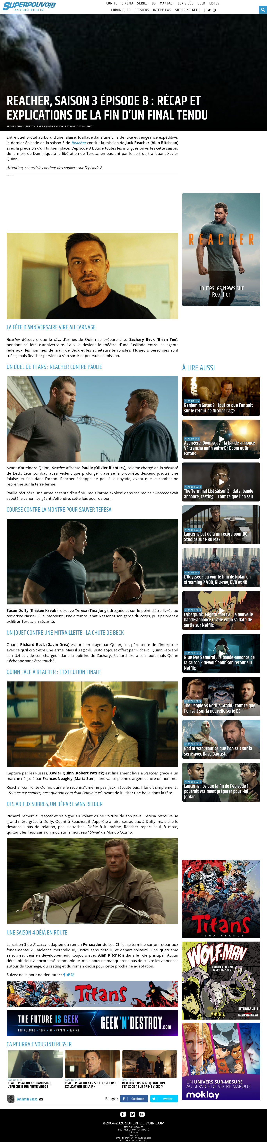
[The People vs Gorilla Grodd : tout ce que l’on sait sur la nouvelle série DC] (221, 696)
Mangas (166, 3)
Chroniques (121, 10)
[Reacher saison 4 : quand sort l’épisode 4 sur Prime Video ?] (149, 1064)
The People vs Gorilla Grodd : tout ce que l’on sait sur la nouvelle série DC (219, 708)
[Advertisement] (92, 201)
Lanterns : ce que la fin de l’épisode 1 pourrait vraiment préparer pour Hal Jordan (216, 792)
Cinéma (127, 3)
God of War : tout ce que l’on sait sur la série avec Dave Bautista (218, 751)
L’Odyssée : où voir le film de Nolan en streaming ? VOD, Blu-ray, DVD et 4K (217, 579)
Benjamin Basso (52, 126)
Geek (201, 3)
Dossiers (141, 10)
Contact (133, 1135)
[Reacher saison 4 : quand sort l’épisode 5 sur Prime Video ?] (35, 1064)
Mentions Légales (133, 1127)
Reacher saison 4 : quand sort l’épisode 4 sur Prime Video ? (143, 1085)
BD (154, 3)
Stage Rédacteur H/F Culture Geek (133, 1138)
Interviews (162, 10)
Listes (214, 3)
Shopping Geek (187, 10)
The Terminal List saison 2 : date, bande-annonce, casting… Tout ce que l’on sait (219, 494)
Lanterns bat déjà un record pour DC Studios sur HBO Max (215, 537)
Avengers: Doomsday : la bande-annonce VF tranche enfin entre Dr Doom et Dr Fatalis (219, 448)
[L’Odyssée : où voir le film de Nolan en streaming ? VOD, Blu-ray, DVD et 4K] (221, 567)
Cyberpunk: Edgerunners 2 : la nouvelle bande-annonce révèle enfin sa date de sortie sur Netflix (218, 620)
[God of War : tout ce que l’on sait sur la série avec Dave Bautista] (221, 739)
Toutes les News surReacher (221, 291)
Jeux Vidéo (185, 3)
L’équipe (133, 1132)
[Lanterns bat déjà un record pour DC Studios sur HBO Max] (221, 524)
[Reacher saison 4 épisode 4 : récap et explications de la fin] (92, 1064)
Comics (112, 3)
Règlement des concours (133, 1140)
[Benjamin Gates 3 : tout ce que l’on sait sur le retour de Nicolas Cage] (221, 396)
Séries (142, 3)
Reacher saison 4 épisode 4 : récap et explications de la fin (91, 1085)
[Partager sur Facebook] (134, 1099)
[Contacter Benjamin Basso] (41, 1099)
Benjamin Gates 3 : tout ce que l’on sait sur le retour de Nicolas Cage (218, 408)
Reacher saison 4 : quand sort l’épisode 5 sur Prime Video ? (29, 1085)
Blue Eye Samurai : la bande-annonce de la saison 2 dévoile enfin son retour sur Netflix (219, 663)
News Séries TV (26, 126)
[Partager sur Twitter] (164, 1099)
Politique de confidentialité (133, 1129)
